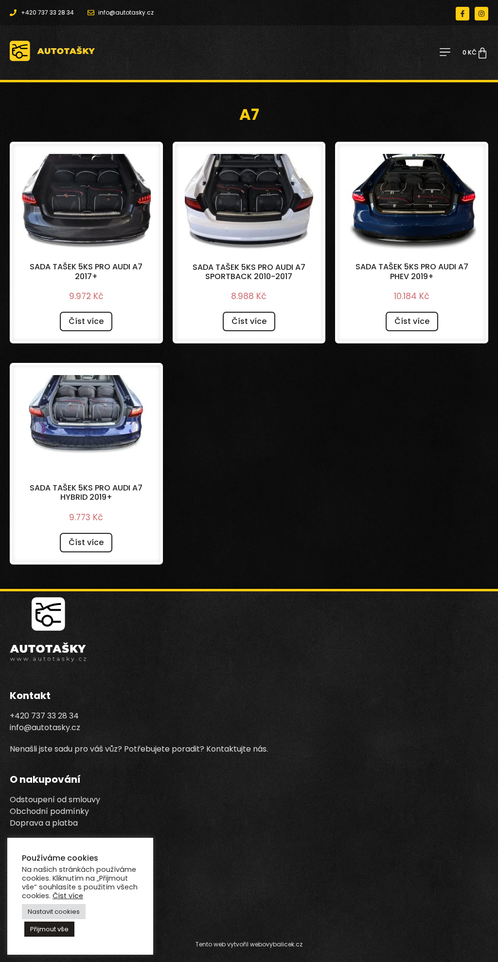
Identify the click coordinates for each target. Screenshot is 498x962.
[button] (445, 53)
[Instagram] (481, 13)
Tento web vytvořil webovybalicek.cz (249, 944)
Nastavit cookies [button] (54, 911)
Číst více (86, 321)
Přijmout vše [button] (49, 929)
